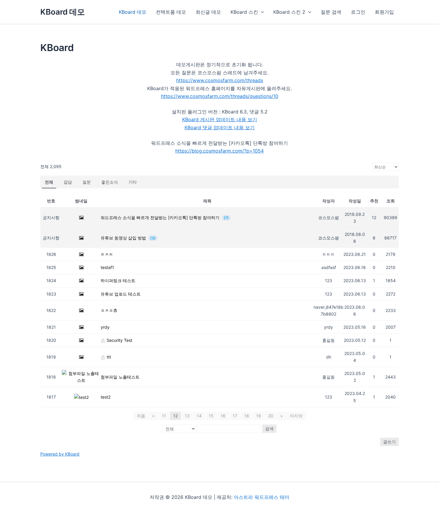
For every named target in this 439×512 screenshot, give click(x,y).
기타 (132, 181)
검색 (269, 428)
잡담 (68, 181)
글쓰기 (389, 441)
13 (187, 415)
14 (199, 415)
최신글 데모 (208, 12)
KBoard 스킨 (244, 12)
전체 (49, 181)
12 (175, 415)
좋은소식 (109, 181)
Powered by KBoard (59, 453)
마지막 (296, 415)
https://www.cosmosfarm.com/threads (219, 80)
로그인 (358, 12)
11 (164, 415)
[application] (261, 12)
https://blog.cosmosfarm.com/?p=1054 (219, 151)
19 (258, 415)
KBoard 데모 (62, 11)
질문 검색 (331, 12)
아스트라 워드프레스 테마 (261, 497)
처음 (141, 415)
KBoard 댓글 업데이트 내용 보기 (220, 127)
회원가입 (384, 12)
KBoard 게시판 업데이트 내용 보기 (219, 119)
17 (235, 415)
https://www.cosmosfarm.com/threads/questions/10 (219, 96)
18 (246, 415)
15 (211, 415)
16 (223, 415)
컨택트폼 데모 (171, 12)
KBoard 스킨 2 (289, 12)
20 (270, 415)
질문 (86, 181)
